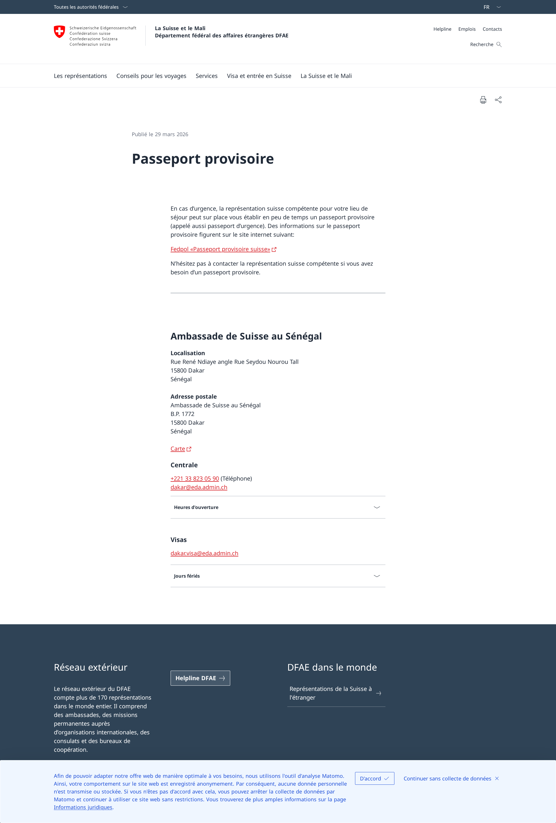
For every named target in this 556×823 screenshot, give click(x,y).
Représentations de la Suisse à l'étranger (331, 693)
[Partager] (498, 99)
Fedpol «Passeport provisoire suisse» (220, 249)
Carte (178, 448)
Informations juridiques (83, 807)
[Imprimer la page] (483, 99)
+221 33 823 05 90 (195, 478)
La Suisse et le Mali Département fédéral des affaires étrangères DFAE (221, 32)
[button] (80, 75)
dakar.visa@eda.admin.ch (204, 553)
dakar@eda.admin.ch (199, 487)
